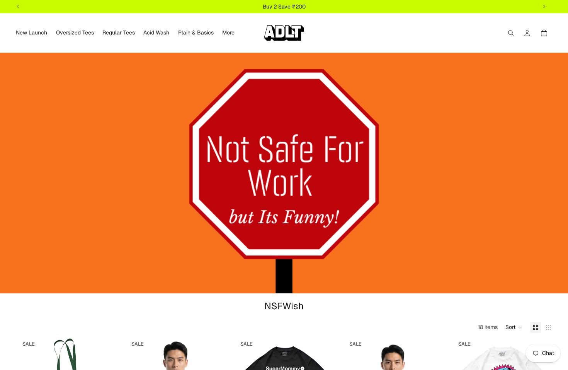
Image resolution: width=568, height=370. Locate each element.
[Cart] (544, 32)
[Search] (510, 32)
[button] (513, 327)
